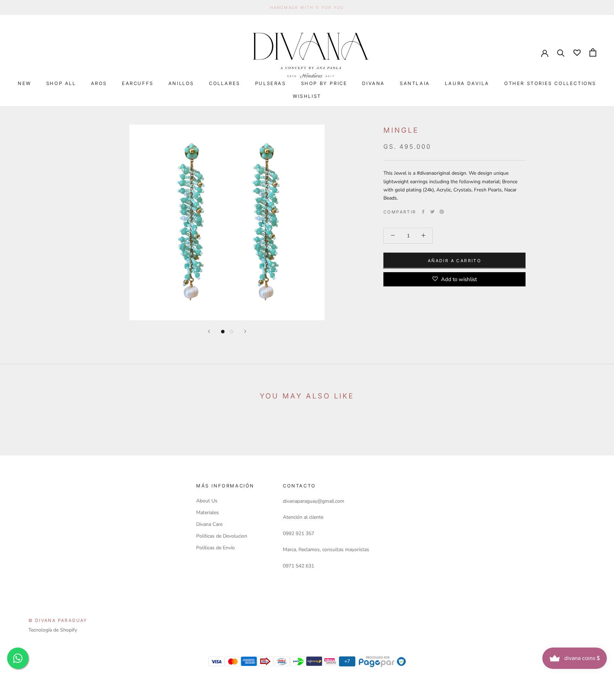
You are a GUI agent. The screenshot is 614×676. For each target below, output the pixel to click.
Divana (373, 83)
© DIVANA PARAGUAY (57, 620)
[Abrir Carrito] (592, 52)
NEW (24, 83)
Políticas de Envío (215, 547)
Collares (224, 83)
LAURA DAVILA (467, 83)
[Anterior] (209, 331)
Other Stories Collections (550, 83)
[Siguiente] (245, 331)
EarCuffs (138, 83)
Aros (99, 83)
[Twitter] (432, 212)
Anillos (181, 83)
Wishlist (307, 96)
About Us (206, 500)
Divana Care (209, 524)
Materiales (207, 512)
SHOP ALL (61, 83)
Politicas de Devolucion (221, 536)
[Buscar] (561, 52)
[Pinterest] (442, 212)
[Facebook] (423, 212)
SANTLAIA (415, 83)
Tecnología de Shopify (52, 630)
